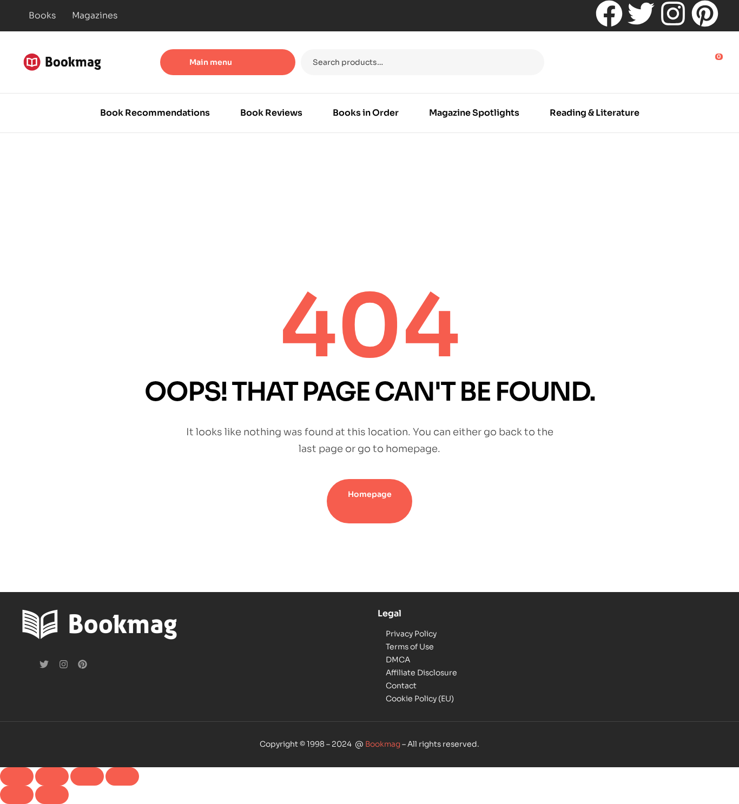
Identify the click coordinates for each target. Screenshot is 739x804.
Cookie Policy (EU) (420, 698)
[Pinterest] (704, 13)
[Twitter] (641, 13)
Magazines (94, 15)
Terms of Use (410, 647)
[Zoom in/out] (17, 776)
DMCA (398, 660)
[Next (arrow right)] (52, 795)
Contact (401, 685)
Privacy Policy (411, 634)
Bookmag (382, 744)
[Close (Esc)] (122, 776)
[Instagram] (673, 13)
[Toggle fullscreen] (52, 776)
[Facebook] (609, 13)
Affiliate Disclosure (421, 672)
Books (42, 15)
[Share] (87, 776)
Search (529, 62)
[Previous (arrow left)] (17, 795)
